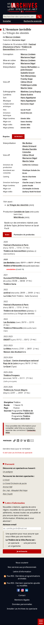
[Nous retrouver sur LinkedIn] (26, 591)
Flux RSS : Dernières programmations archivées (23, 577)
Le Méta (7, 348)
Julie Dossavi (27, 69)
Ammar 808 (7, 487)
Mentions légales (22, 600)
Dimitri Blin (25, 118)
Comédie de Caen (22, 211)
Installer (7, 21)
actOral (7, 293)
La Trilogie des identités (18, 205)
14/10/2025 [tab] (18, 136)
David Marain (26, 113)
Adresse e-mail (9, 525)
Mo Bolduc (27, 143)
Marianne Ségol (18, 40)
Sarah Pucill (25, 110)
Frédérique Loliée (29, 85)
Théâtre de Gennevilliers (23, 412)
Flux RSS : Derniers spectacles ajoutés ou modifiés (23, 584)
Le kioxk (6, 480)
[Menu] (41, 622)
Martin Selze (26, 88)
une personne (29, 543)
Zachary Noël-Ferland (31, 191)
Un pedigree (8, 472)
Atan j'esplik (8, 494)
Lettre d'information (22, 571)
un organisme (14, 546)
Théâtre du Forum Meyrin (15, 390)
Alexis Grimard (29, 146)
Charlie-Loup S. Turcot (31, 182)
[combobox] (19, 16)
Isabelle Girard (27, 73)
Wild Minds (19, 217)
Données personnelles (22, 604)
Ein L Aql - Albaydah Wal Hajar (15, 490)
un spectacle (13, 543)
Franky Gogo (27, 79)
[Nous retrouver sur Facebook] (18, 591)
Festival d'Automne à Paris (19, 45)
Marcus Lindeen (13, 37)
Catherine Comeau (30, 165)
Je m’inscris (22, 551)
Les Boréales (9, 262)
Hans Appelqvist (28, 97)
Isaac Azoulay (26, 121)
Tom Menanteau (28, 76)
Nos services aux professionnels (22, 567)
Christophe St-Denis (30, 188)
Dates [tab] (7, 235)
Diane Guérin (27, 94)
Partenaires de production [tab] (24, 235)
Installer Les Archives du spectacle (22, 608)
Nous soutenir (22, 562)
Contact (22, 595)
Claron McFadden (29, 67)
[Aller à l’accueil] (22, 12)
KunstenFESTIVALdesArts (15, 278)
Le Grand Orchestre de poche (15, 483)
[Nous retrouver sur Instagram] (22, 591)
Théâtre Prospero (12, 375)
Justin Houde (27, 185)
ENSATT (7, 339)
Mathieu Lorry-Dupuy (31, 91)
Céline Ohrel (26, 82)
